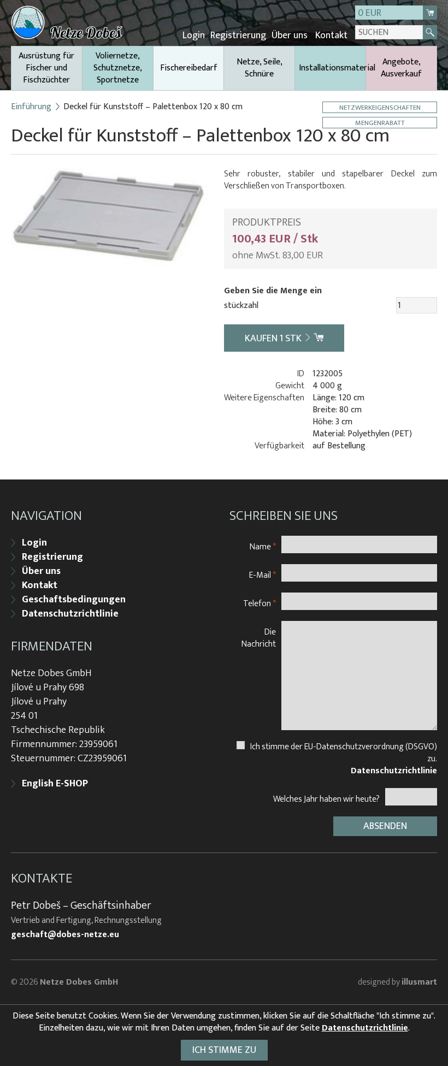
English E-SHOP (55, 783)
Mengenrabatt (380, 122)
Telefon (259, 603)
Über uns (290, 35)
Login (193, 35)
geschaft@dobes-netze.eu (65, 935)
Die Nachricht (258, 637)
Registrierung (238, 35)
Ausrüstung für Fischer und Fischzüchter (46, 68)
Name (263, 546)
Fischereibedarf (188, 68)
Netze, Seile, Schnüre (259, 68)
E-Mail (262, 575)
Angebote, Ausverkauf (401, 68)
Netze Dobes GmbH (79, 982)
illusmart (419, 982)
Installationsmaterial (332, 68)
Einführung (31, 107)
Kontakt (331, 35)
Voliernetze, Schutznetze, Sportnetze (117, 68)
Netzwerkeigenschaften (380, 107)
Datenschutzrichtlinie (70, 614)
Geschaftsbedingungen (74, 599)
